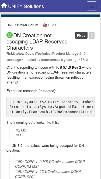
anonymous (50, 59)
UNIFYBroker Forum (22, 24)
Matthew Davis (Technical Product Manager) (46, 53)
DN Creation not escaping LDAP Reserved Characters (37, 41)
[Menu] (92, 5)
